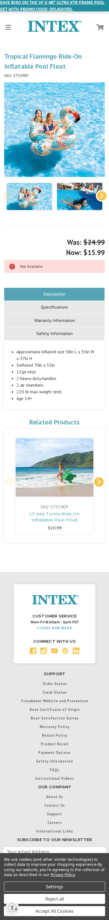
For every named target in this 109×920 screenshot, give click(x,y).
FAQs (54, 770)
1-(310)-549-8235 (54, 628)
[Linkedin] (76, 651)
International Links (54, 831)
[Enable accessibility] (12, 907)
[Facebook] (33, 651)
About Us (54, 796)
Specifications (54, 307)
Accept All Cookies (54, 911)
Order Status (54, 683)
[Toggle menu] (8, 26)
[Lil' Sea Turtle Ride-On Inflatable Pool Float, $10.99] (54, 467)
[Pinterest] (65, 651)
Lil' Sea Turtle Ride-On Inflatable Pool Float (54, 517)
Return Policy (54, 735)
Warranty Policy (55, 726)
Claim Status (54, 692)
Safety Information (54, 333)
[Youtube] (54, 651)
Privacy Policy (63, 874)
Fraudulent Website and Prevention (54, 701)
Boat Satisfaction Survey (55, 718)
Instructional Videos (54, 778)
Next (102, 196)
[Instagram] (43, 651)
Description (54, 294)
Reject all (54, 899)
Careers (55, 822)
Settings (54, 887)
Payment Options (54, 752)
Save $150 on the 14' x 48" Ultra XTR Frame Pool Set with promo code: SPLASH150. (52, 5)
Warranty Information (54, 320)
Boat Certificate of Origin (55, 709)
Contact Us (54, 805)
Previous (7, 196)
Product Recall (54, 744)
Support (54, 814)
